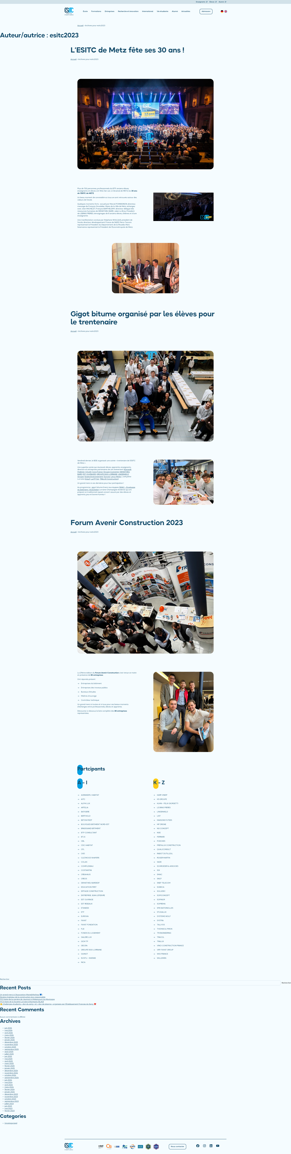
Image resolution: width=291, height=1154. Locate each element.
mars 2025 (9, 1063)
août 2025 (9, 1052)
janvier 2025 (10, 1068)
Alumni (221, 2)
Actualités (185, 11)
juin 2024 (8, 1080)
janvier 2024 (10, 1092)
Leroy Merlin (116, 477)
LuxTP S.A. (95, 479)
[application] (183, 207)
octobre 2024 (10, 1075)
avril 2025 (9, 1061)
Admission (206, 11)
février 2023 (10, 1111)
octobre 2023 (10, 1099)
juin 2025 (8, 1056)
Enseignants (200, 2)
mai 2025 (8, 1059)
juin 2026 (8, 1028)
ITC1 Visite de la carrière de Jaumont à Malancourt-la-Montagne (27, 999)
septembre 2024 (12, 1078)
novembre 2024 (11, 1073)
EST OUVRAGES (89, 474)
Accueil (80, 26)
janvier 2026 (10, 1040)
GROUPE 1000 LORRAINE (107, 474)
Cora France (97, 472)
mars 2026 (9, 1035)
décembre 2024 (11, 1071)
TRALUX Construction (109, 479)
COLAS (88, 472)
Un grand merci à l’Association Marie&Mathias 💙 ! (21, 995)
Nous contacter (177, 1147)
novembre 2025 (11, 1045)
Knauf (87, 479)
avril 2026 (9, 1033)
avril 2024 (9, 1085)
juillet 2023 (9, 1104)
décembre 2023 (11, 1094)
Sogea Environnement (93, 477)
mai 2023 (8, 1108)
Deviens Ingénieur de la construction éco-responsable (22, 997)
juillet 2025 (9, 1054)
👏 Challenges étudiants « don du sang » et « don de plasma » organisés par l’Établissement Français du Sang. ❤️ (48, 1004)
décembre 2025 (11, 1042)
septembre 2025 (12, 1049)
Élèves (211, 2)
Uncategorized (11, 1123)
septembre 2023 (12, 1101)
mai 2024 (8, 1082)
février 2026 (10, 1038)
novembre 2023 (11, 1097)
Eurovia (107, 477)
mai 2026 (8, 1030)
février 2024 (10, 1089)
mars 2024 (9, 1087)
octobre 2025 (10, 1047)
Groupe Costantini (111, 472)
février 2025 (10, 1066)
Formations (96, 11)
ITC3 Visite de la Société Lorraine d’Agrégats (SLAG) (22, 1002)
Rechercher (4, 979)
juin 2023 (8, 1106)
